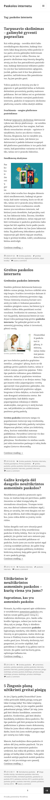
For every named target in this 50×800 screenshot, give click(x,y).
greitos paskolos (17, 667)
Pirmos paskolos (25, 464)
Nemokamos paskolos (27, 772)
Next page (47, 790)
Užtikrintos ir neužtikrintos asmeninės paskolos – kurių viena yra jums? (23, 584)
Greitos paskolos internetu (18, 271)
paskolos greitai (10, 781)
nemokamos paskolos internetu (27, 774)
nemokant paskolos (25, 777)
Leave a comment (20, 260)
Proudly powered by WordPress (16, 797)
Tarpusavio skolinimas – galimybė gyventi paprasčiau (24, 32)
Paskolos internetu (18, 6)
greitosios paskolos (38, 466)
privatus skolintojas (34, 674)
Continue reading (13, 247)
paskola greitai (37, 779)
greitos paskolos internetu (21, 466)
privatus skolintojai (19, 674)
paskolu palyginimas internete (29, 669)
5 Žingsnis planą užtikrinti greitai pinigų (25, 687)
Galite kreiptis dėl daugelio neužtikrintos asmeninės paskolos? (24, 484)
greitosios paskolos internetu (14, 468)
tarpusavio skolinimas (23, 120)
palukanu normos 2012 (23, 779)
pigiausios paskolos (32, 258)
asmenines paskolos (29, 611)
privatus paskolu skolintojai (22, 672)
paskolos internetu (17, 258)
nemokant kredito (10, 777)
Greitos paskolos (25, 256)
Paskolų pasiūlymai (11, 464)
